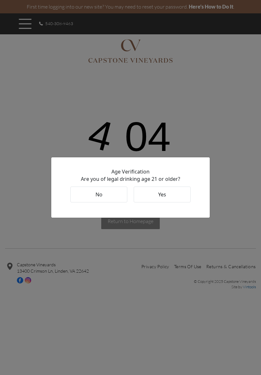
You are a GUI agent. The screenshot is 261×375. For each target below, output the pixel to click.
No (98, 194)
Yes (162, 194)
